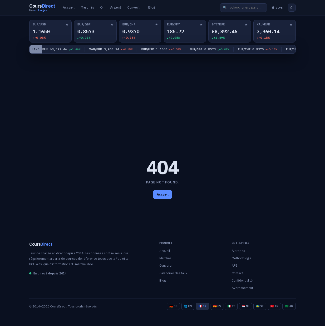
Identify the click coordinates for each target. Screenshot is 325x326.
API (234, 265)
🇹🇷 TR (274, 306)
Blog (151, 7)
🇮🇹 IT (231, 306)
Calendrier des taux (173, 273)
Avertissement (242, 288)
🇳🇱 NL (245, 306)
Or (102, 7)
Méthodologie (241, 258)
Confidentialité (242, 280)
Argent (115, 7)
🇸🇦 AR (289, 306)
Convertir (134, 7)
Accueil (68, 7)
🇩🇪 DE (173, 306)
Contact (237, 273)
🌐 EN (188, 306)
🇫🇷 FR (202, 306)
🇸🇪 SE (260, 306)
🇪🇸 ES (217, 306)
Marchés (87, 7)
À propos (238, 251)
